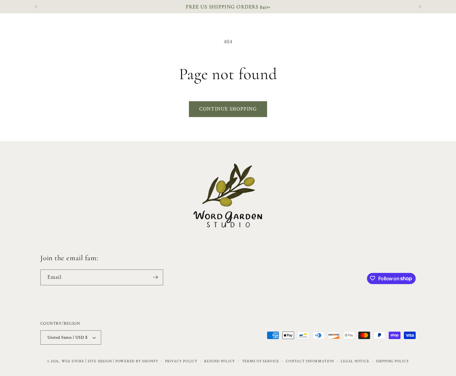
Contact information (310, 361)
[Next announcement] (420, 6)
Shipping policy (392, 361)
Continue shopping (228, 109)
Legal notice (355, 361)
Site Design (100, 361)
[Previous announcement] (36, 6)
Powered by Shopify (137, 361)
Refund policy (219, 361)
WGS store (72, 361)
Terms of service (260, 361)
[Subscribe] (155, 277)
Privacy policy (181, 361)
